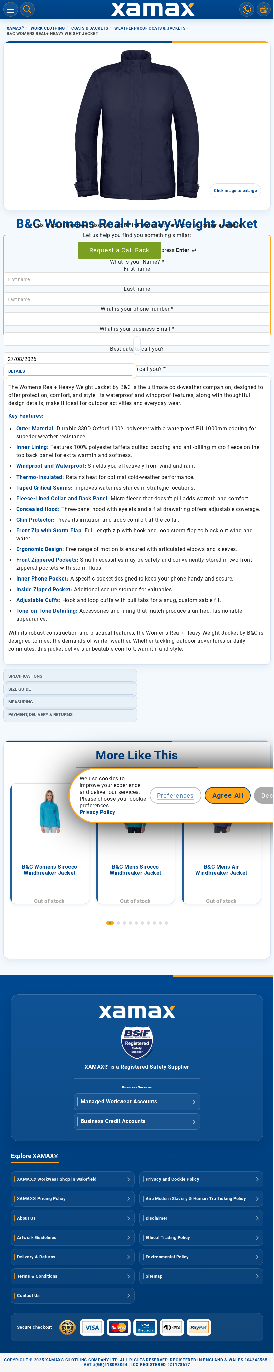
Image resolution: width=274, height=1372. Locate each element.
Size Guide (19, 689)
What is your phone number (137, 309)
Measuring (20, 701)
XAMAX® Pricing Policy (41, 1198)
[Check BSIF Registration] (137, 1057)
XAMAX (15, 28)
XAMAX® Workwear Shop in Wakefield (57, 1179)
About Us (26, 1218)
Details (16, 371)
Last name (137, 289)
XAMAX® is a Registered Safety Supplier (137, 1067)
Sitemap (154, 1276)
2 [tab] (118, 923)
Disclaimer (157, 1218)
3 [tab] (124, 923)
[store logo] (137, 9)
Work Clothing (48, 28)
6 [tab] (142, 923)
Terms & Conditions (37, 1276)
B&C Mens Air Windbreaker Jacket (221, 870)
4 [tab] (130, 923)
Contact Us (28, 1295)
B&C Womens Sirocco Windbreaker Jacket (49, 870)
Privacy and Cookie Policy (172, 1179)
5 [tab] (136, 923)
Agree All (228, 795)
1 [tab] (110, 923)
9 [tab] (160, 923)
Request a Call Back (119, 250)
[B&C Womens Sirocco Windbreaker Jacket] (50, 811)
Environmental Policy (167, 1256)
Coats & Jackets (89, 28)
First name (137, 269)
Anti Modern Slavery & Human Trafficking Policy (196, 1198)
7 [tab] (148, 923)
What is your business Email (137, 329)
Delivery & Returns (36, 1256)
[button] (22, 176)
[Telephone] (246, 9)
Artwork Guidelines (37, 1237)
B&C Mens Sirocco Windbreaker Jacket (135, 870)
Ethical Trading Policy (168, 1237)
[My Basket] (264, 9)
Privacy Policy (97, 812)
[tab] (137, 368)
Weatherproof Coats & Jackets (149, 28)
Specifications (25, 676)
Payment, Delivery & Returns (40, 714)
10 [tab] (166, 923)
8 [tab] (154, 923)
